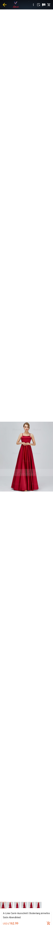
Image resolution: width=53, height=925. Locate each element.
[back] (5, 5)
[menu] (33, 4)
